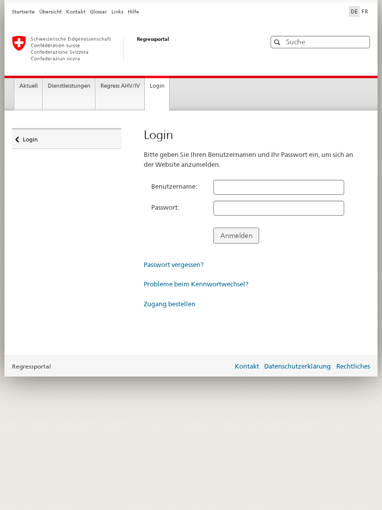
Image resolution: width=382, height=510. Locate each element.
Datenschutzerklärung (297, 366)
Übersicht (50, 11)
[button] (361, 41)
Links (117, 11)
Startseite (23, 11)
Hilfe (133, 11)
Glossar (98, 11)
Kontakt (76, 11)
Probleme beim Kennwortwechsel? (196, 284)
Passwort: (165, 207)
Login (157, 86)
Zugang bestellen (169, 304)
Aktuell (28, 86)
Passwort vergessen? (173, 264)
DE (354, 11)
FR (365, 11)
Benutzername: (174, 186)
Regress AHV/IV (120, 86)
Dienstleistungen (69, 86)
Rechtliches (353, 366)
